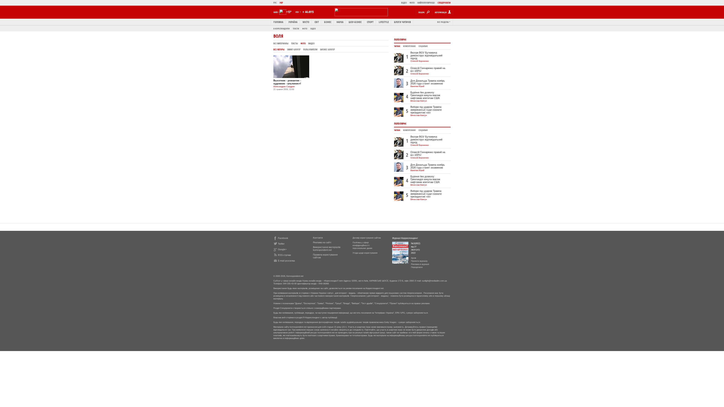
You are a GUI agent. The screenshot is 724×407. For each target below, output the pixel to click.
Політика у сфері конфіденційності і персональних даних (362, 245)
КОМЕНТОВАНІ (409, 46)
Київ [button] (276, 12)
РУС (275, 2)
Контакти (318, 237)
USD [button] (297, 12)
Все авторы (279, 49)
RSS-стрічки (284, 255)
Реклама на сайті (322, 242)
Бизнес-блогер (327, 49)
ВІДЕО (404, 2)
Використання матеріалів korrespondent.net (326, 248)
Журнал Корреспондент (405, 238)
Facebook (283, 238)
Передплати (417, 267)
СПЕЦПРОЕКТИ (444, 2)
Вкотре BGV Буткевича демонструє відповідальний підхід (426, 55)
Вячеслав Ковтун (418, 101)
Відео (313, 28)
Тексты (294, 43)
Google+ (282, 249)
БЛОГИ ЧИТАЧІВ (402, 22)
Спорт (370, 22)
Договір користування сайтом (367, 238)
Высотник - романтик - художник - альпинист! (287, 82)
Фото (304, 28)
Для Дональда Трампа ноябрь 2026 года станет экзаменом (427, 82)
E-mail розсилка (286, 260)
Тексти (296, 28)
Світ (316, 22)
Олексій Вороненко (419, 61)
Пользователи (310, 49)
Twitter (281, 244)
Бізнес (327, 22)
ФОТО (412, 2)
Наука (340, 22)
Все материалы (280, 43)
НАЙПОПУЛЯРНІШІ (426, 2)
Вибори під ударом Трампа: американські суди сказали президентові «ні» (426, 110)
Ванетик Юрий (417, 86)
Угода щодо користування (365, 253)
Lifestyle (384, 22)
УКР (281, 2)
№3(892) (415, 243)
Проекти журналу (419, 261)
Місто (306, 22)
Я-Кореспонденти (281, 28)
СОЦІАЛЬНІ (423, 46)
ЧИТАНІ (397, 46)
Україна (292, 22)
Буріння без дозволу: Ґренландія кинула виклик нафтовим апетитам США (425, 95)
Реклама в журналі (420, 264)
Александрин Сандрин (284, 86)
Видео (311, 43)
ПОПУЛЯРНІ (400, 39)
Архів (413, 258)
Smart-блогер (294, 49)
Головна (278, 22)
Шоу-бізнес (355, 22)
